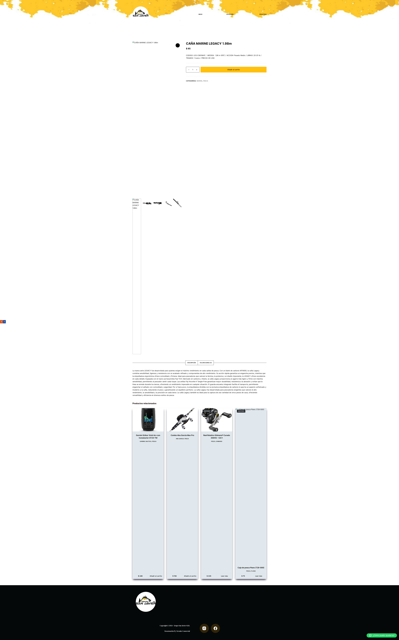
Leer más (224, 576)
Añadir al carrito (233, 70)
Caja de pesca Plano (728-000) (251, 568)
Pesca (205, 81)
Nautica (148, 441)
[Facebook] (215, 628)
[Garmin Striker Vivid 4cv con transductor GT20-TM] (148, 419)
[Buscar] (194, 14)
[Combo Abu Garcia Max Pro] (182, 419)
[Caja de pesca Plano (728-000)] (251, 486)
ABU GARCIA (180, 438)
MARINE (199, 81)
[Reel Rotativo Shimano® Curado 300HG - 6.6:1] (216, 419)
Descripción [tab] (191, 362)
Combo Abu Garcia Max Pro (182, 435)
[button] (382, 635)
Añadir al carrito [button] (156, 576)
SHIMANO (219, 441)
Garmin (142, 441)
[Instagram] (204, 628)
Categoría (230, 14)
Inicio (200, 14)
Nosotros (263, 14)
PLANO (253, 571)
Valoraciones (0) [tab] (206, 362)
